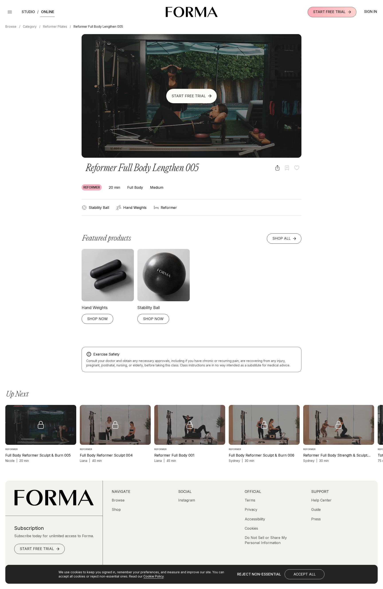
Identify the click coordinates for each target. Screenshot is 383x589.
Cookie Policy (153, 576)
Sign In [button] (370, 11)
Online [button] (47, 12)
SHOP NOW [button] (97, 319)
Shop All (281, 238)
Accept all (304, 574)
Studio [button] (28, 12)
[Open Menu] (9, 12)
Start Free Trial (329, 12)
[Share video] (277, 168)
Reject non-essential (259, 574)
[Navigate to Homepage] (192, 12)
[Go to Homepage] (54, 504)
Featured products (106, 238)
